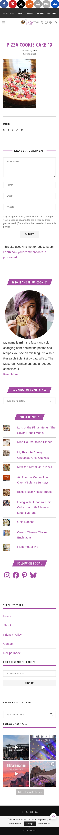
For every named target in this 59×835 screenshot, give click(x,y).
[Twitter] (41, 22)
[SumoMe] (55, 4)
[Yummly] (29, 4)
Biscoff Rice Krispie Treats (34, 491)
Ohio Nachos (25, 522)
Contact (20, 13)
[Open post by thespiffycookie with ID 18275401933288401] (16, 774)
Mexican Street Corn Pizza (34, 467)
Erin (35, 50)
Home (5, 13)
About (12, 13)
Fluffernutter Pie (27, 546)
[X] (21, 4)
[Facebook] (38, 22)
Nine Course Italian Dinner (34, 442)
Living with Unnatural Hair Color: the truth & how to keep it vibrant (34, 507)
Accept (29, 823)
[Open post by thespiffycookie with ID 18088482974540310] (16, 747)
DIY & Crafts (40, 13)
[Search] (55, 22)
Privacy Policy (12, 634)
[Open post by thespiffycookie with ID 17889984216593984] (43, 774)
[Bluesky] (33, 575)
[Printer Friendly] (38, 4)
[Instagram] (46, 22)
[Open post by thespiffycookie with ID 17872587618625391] (43, 747)
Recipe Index (51, 13)
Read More (10, 374)
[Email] (46, 4)
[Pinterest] (50, 22)
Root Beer (29, 13)
